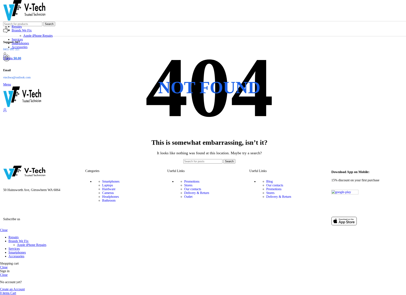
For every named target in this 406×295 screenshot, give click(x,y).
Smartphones (110, 181)
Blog (269, 181)
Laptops (107, 185)
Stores (188, 185)
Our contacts (192, 189)
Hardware (108, 189)
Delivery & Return (196, 193)
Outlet (188, 196)
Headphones (110, 196)
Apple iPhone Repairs (38, 35)
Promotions (191, 181)
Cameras (108, 193)
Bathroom (108, 200)
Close (4, 230)
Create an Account (12, 289)
